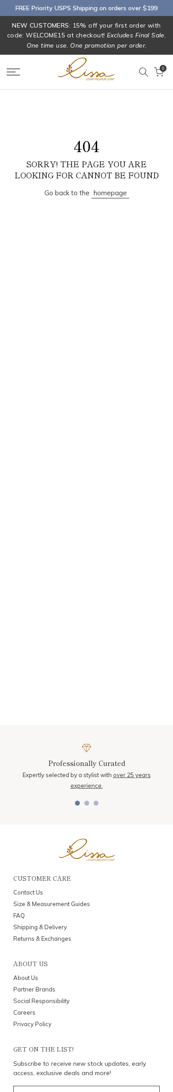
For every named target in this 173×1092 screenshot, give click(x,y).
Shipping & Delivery (40, 927)
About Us (25, 977)
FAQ (19, 915)
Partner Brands (34, 989)
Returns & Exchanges (42, 938)
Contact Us (28, 892)
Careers (24, 1012)
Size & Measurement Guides (51, 903)
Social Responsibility (41, 1000)
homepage (110, 193)
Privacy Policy (32, 1024)
